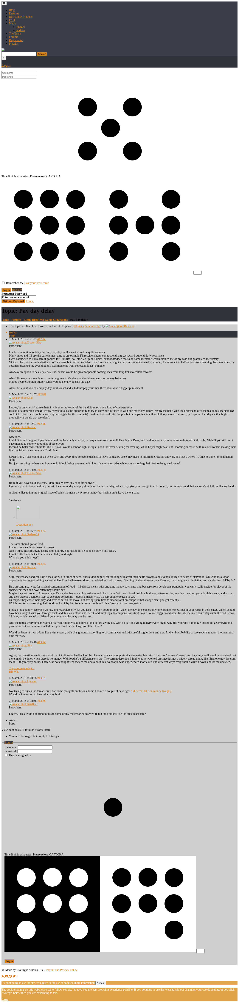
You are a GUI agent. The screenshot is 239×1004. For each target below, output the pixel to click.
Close (4, 999)
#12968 (41, 339)
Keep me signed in (20, 755)
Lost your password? (36, 283)
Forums (13, 36)
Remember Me (15, 283)
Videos (20, 30)
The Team (15, 33)
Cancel (30, 301)
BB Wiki (14, 671)
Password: (10, 751)
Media (12, 23)
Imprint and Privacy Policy (61, 970)
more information (84, 982)
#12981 (41, 394)
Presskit (13, 43)
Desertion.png (24, 524)
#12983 (41, 423)
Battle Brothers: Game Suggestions (46, 319)
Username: (11, 747)
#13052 (41, 531)
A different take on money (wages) (151, 691)
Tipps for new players (22, 668)
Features (14, 13)
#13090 (41, 700)
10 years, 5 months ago (87, 326)
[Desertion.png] (28, 518)
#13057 (41, 563)
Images (20, 26)
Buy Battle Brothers (20, 16)
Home (5, 319)
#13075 (41, 678)
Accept (101, 983)
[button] (2, 50)
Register (17, 289)
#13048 (41, 469)
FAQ (12, 20)
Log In (9, 961)
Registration (16, 40)
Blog (12, 10)
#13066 (41, 642)
